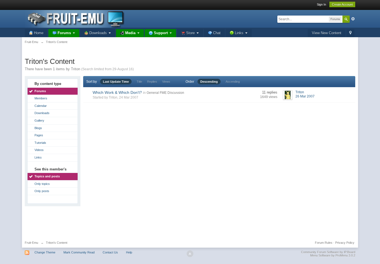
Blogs (38, 128)
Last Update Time (116, 81)
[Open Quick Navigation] (350, 33)
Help (129, 252)
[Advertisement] (190, 221)
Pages (38, 135)
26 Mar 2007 (305, 96)
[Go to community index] (74, 18)
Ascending (233, 81)
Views (166, 81)
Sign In (321, 4)
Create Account (342, 4)
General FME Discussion (165, 93)
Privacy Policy (344, 242)
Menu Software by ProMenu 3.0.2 (332, 255)
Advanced (353, 19)
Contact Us (110, 252)
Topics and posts (47, 176)
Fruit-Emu (31, 242)
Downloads (42, 113)
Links (38, 157)
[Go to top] (190, 253)
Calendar (40, 105)
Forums (40, 91)
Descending (209, 81)
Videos (39, 150)
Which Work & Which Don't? (117, 92)
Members (40, 98)
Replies (152, 81)
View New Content (326, 33)
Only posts (41, 191)
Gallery (39, 120)
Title (139, 81)
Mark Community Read (79, 252)
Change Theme (44, 252)
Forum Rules (323, 242)
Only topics (42, 183)
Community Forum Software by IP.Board (328, 252)
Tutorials (40, 142)
